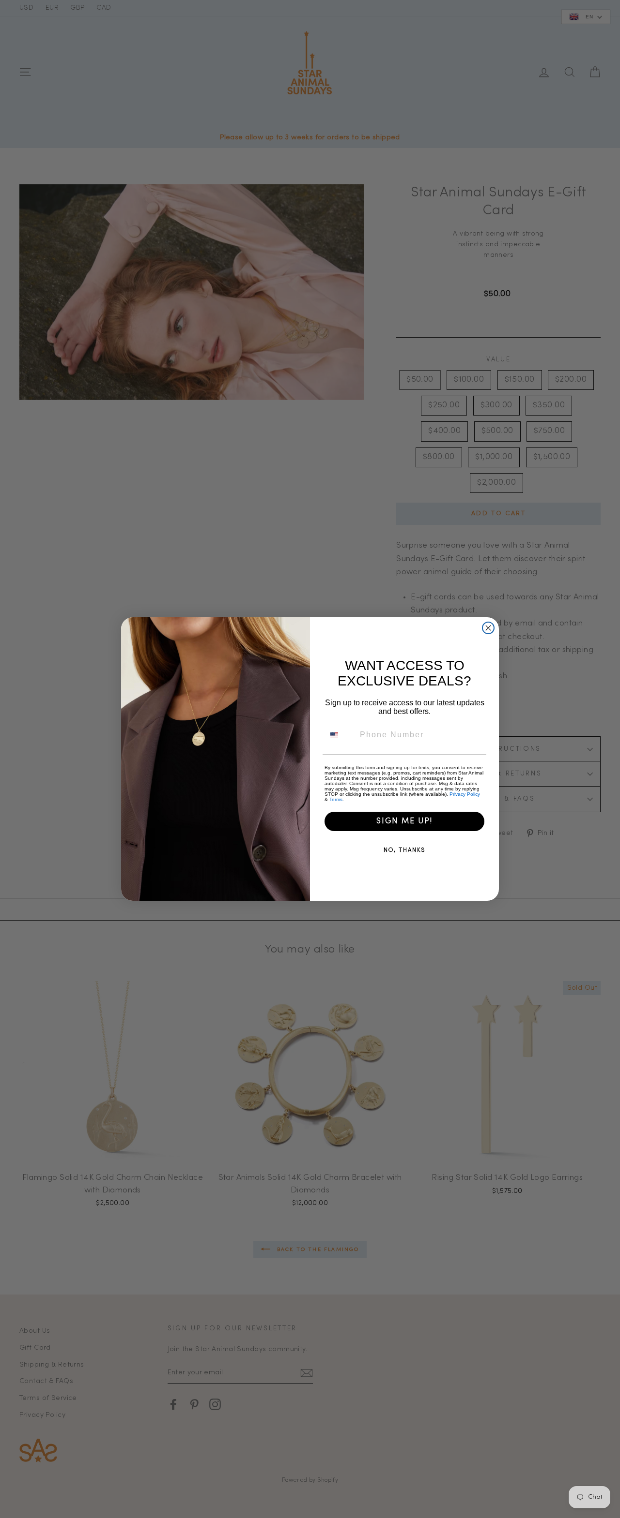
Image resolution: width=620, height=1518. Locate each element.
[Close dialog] (488, 628)
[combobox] (340, 735)
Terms (335, 799)
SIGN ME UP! (404, 821)
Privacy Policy (465, 794)
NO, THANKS (404, 850)
